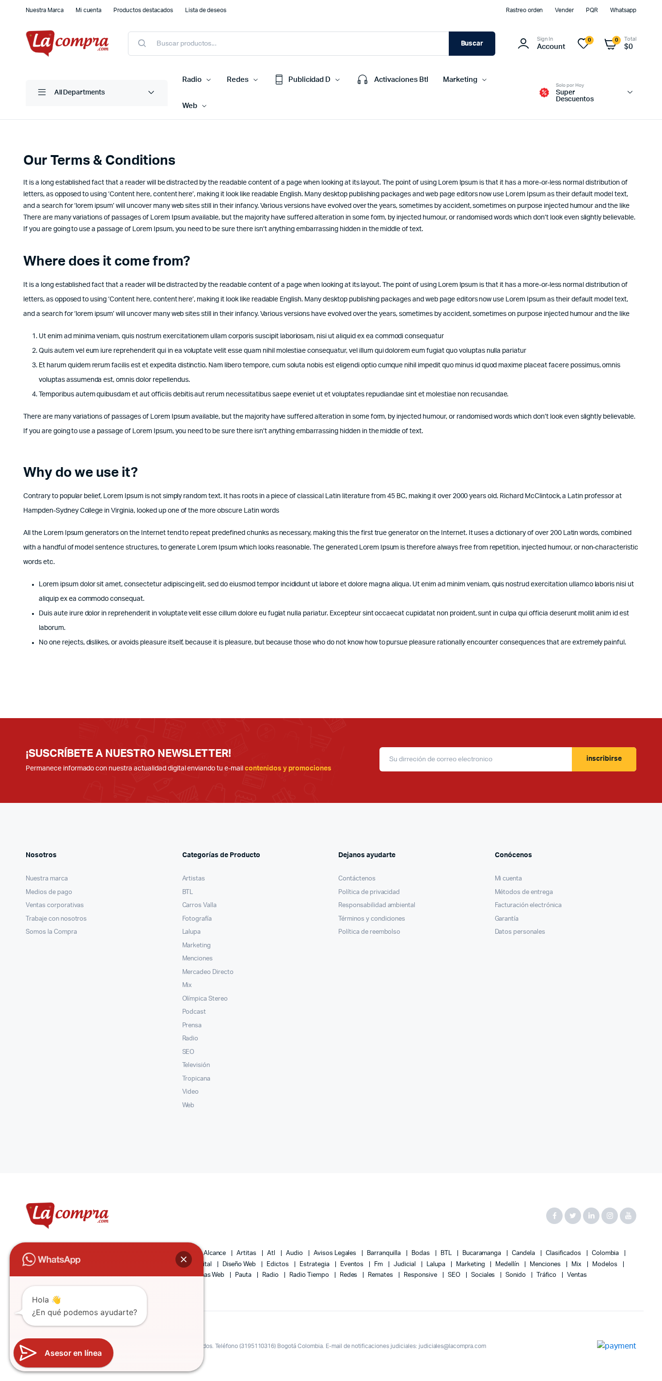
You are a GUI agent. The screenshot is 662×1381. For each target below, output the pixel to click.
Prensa (192, 1025)
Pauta (244, 1275)
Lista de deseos (206, 10)
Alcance (216, 1253)
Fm (379, 1264)
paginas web (207, 1275)
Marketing (460, 79)
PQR (592, 10)
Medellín (507, 1264)
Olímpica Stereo (205, 999)
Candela (524, 1253)
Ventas (577, 1275)
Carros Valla (199, 905)
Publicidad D (309, 79)
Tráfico (547, 1275)
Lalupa (191, 932)
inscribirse (604, 758)
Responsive (421, 1275)
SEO (188, 1052)
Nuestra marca (47, 879)
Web (189, 106)
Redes (238, 79)
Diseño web (240, 1264)
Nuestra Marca (44, 10)
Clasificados (564, 1253)
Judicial (405, 1264)
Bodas (421, 1253)
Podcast (194, 1012)
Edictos (278, 1264)
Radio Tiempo (310, 1275)
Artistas (193, 879)
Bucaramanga (482, 1253)
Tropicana (196, 1079)
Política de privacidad (369, 892)
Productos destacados (143, 10)
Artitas (247, 1253)
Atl (272, 1253)
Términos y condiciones (371, 919)
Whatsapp (623, 10)
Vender (564, 10)
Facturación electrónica (528, 905)
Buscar (472, 43)
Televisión (196, 1065)
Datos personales (520, 932)
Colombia (606, 1253)
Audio (295, 1253)
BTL (187, 892)
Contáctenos (357, 879)
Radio (192, 79)
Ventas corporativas (55, 905)
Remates (381, 1275)
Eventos (352, 1264)
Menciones (197, 959)
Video (190, 1092)
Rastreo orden (524, 10)
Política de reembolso (369, 932)
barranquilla (384, 1253)
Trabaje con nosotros (56, 919)
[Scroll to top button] (640, 1359)
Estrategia (315, 1264)
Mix (187, 985)
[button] (183, 1259)
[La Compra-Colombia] (67, 43)
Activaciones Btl (401, 79)
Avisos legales (336, 1253)
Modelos (605, 1264)
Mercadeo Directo (208, 972)
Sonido (516, 1275)
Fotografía (197, 919)
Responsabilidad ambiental (376, 905)
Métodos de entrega (524, 892)
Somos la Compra (51, 932)
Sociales (484, 1275)
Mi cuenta (89, 10)
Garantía (507, 919)
